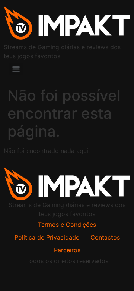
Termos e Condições (67, 224)
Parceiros (67, 250)
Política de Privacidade (47, 237)
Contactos (105, 237)
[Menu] (16, 69)
